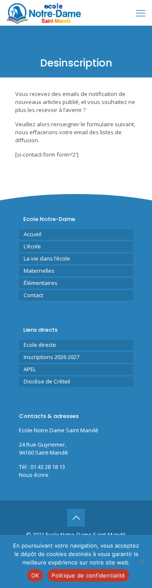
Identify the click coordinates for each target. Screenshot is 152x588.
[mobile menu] (140, 12)
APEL (30, 369)
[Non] (141, 561)
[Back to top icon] (76, 518)
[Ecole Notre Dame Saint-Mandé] (45, 12)
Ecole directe (40, 345)
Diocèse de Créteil (47, 381)
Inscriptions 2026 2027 (51, 357)
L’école (32, 246)
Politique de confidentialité (88, 575)
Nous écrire (34, 475)
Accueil (32, 234)
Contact (33, 295)
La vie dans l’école (47, 258)
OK (35, 575)
